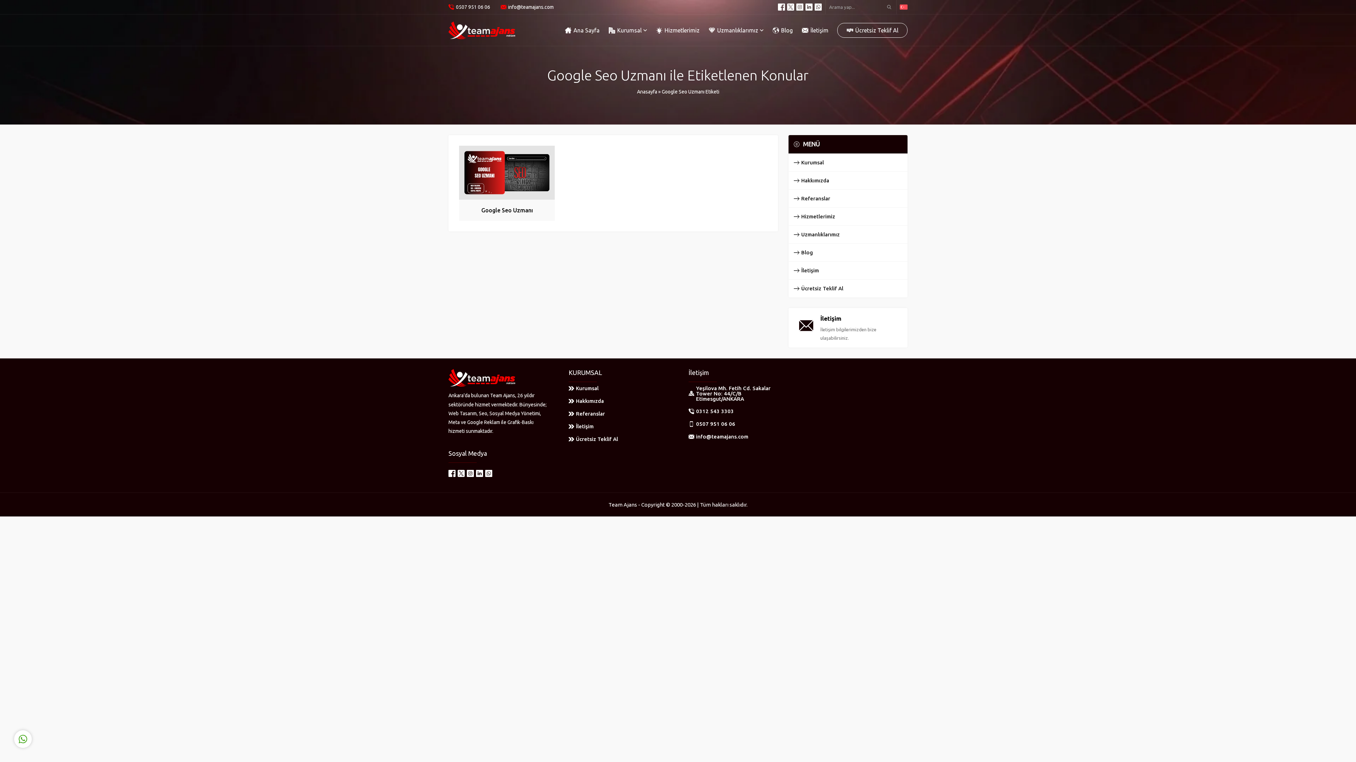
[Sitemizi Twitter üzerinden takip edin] (790, 7)
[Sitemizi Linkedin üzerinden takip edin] (809, 7)
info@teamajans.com (531, 7)
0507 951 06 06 (473, 7)
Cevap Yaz (67, 710)
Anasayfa (647, 92)
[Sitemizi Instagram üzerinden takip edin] (799, 7)
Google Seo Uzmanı (507, 210)
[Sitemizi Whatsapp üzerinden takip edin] (818, 7)
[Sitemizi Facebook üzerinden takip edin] (781, 7)
